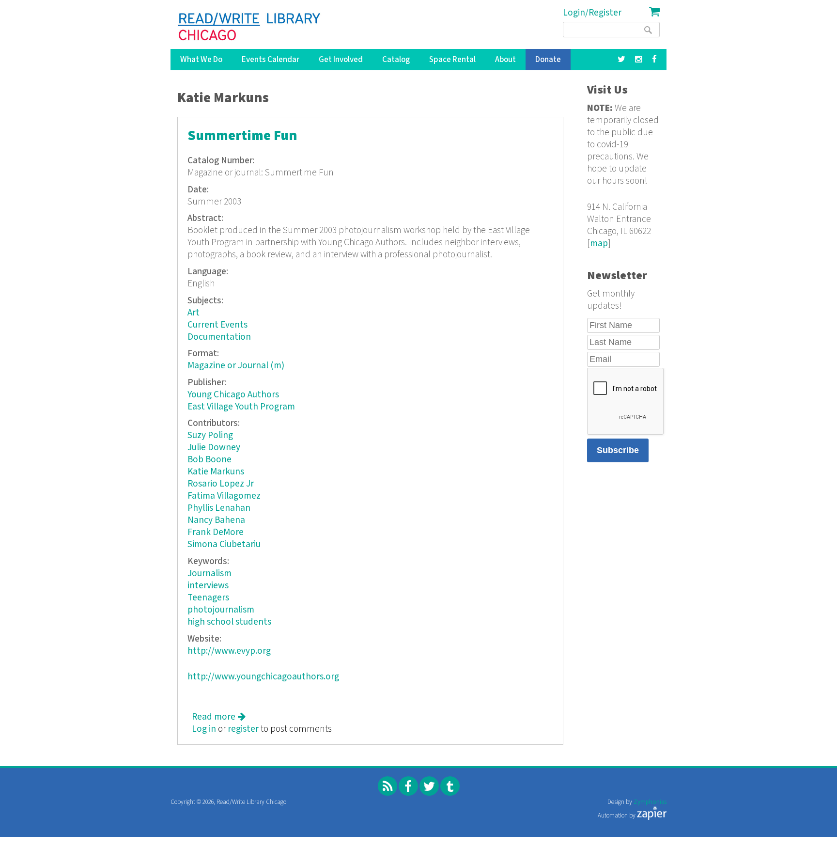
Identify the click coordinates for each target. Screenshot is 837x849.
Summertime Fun (242, 136)
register (243, 729)
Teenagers (208, 598)
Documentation (219, 337)
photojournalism (220, 610)
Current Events (217, 325)
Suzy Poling (210, 435)
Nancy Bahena (216, 520)
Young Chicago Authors (233, 395)
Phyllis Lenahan (218, 508)
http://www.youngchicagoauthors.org (263, 677)
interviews (208, 586)
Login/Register (592, 13)
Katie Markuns (215, 472)
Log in (204, 729)
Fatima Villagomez (224, 496)
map (599, 243)
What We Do (201, 59)
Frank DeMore (215, 532)
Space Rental (452, 59)
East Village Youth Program (241, 407)
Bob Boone (209, 460)
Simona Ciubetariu (224, 544)
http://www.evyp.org (229, 651)
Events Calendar (270, 59)
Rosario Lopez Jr (220, 484)
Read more (219, 717)
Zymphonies (650, 802)
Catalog (396, 59)
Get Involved (341, 59)
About (505, 59)
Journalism (209, 573)
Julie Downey (213, 447)
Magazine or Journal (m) (235, 366)
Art (193, 313)
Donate (548, 59)
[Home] (249, 27)
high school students (229, 622)
